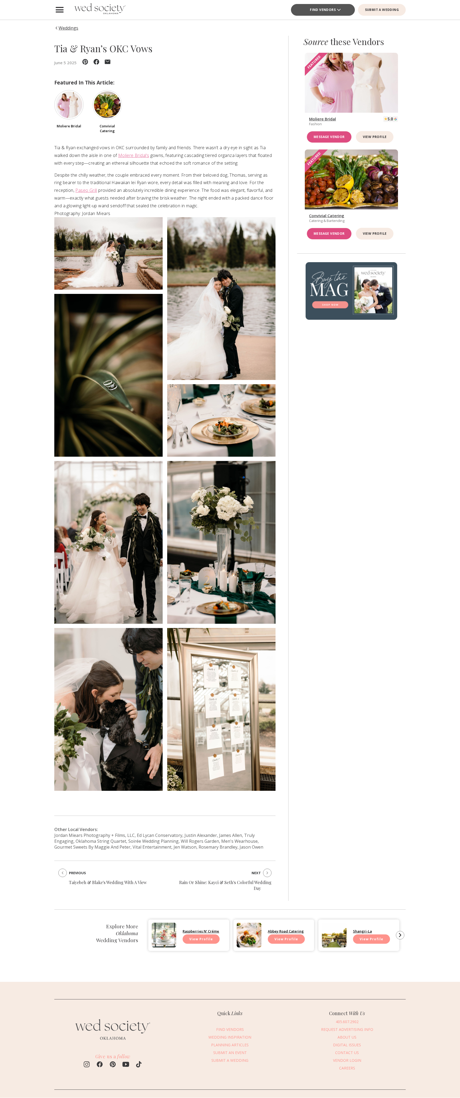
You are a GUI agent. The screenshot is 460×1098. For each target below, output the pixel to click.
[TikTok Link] (138, 1065)
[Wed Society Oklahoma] (99, 10)
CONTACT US (347, 1052)
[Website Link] (113, 1042)
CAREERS (347, 1068)
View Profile (375, 137)
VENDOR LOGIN (347, 1060)
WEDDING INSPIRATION (229, 1037)
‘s (133, 155)
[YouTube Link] (125, 1065)
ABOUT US (347, 1037)
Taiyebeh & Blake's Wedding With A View (108, 882)
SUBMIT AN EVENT (230, 1052)
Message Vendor (329, 137)
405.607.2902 (347, 1021)
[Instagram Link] (86, 1065)
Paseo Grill (86, 190)
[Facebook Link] (99, 1065)
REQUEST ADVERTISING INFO (347, 1029)
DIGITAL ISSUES (347, 1044)
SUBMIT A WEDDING (382, 9)
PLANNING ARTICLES (230, 1044)
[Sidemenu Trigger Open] (59, 10)
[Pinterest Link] (112, 1065)
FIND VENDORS (323, 9)
